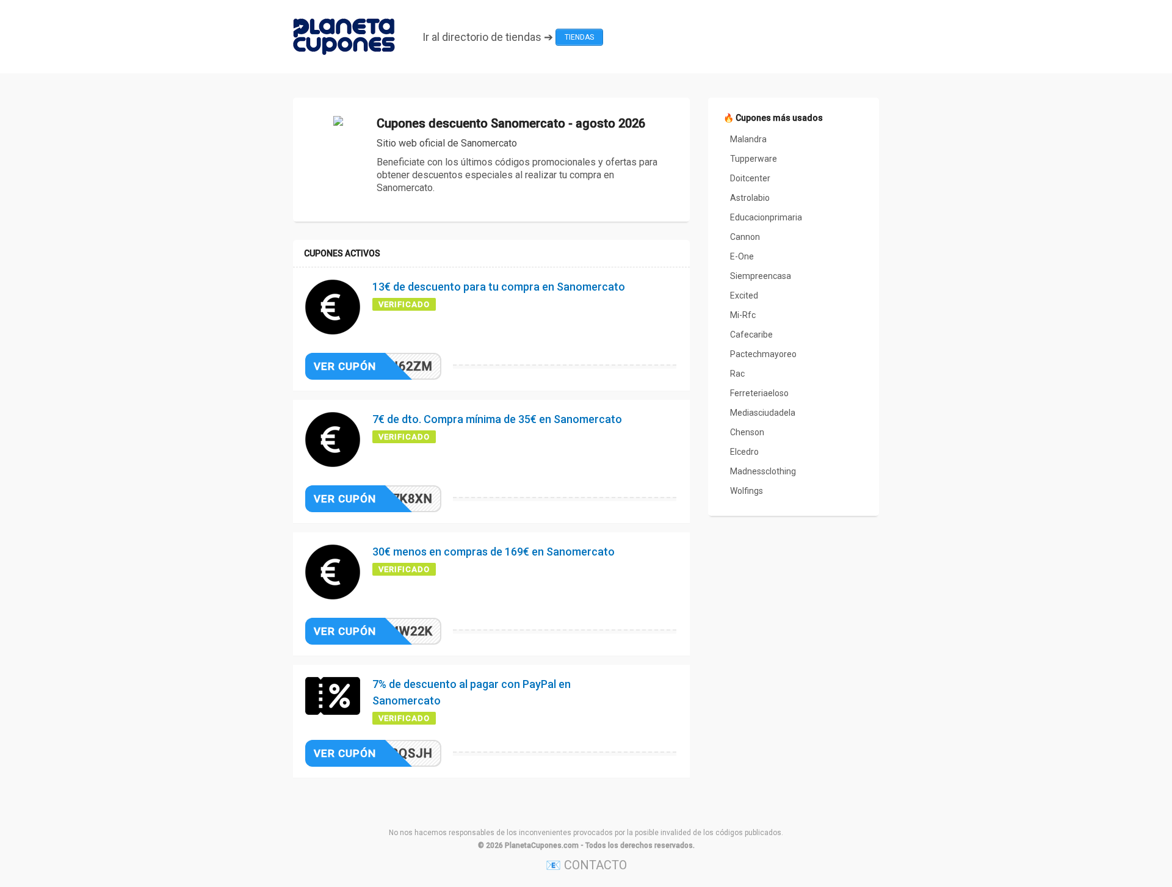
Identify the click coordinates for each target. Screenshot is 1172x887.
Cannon (745, 237)
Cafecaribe (751, 334)
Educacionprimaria (766, 217)
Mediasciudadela (762, 413)
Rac (737, 373)
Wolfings (746, 491)
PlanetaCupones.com (542, 845)
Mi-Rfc (743, 315)
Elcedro (744, 452)
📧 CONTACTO (586, 865)
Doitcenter (750, 178)
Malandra (748, 139)
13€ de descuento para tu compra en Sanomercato (498, 286)
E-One (742, 256)
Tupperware (753, 159)
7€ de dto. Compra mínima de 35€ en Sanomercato (497, 419)
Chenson (747, 432)
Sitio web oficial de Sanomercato (447, 143)
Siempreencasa (760, 276)
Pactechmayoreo (763, 354)
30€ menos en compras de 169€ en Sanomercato (493, 551)
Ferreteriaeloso (759, 393)
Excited (744, 295)
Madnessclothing (763, 471)
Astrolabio (750, 198)
